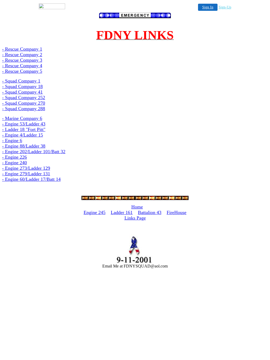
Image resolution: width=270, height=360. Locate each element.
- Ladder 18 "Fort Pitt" (23, 129)
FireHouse (176, 212)
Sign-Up (225, 7)
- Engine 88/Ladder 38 (23, 146)
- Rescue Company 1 (22, 49)
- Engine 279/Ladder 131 (26, 173)
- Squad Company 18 (22, 86)
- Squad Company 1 (21, 81)
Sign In (207, 7)
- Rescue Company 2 (22, 54)
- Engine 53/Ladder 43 (23, 124)
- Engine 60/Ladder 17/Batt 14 (31, 179)
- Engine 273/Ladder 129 (26, 168)
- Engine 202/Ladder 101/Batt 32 (33, 151)
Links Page (135, 218)
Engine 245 (94, 212)
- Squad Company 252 (23, 97)
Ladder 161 (122, 212)
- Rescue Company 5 (22, 71)
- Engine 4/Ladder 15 (22, 135)
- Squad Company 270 (23, 103)
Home (137, 207)
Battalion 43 (149, 212)
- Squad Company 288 (23, 108)
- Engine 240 (14, 162)
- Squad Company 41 (22, 92)
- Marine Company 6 (22, 118)
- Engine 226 (14, 157)
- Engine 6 (12, 140)
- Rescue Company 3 (22, 60)
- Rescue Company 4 (22, 65)
